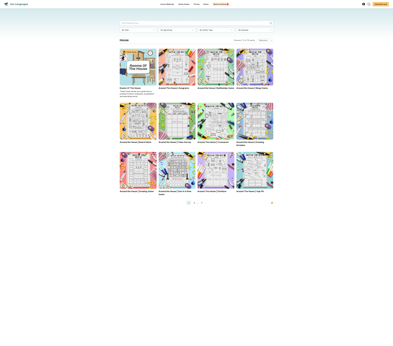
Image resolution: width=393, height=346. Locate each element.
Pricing (196, 4)
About (205, 4)
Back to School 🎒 (221, 4)
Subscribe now (381, 4)
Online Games (184, 4)
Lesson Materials (167, 4)
